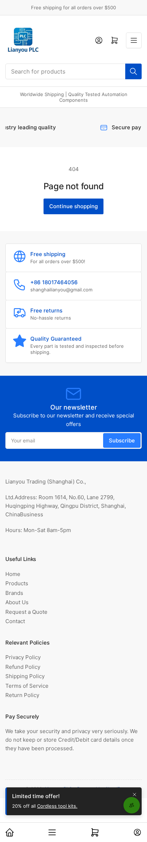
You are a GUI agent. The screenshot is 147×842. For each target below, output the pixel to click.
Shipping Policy (25, 676)
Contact (15, 621)
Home (12, 574)
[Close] (134, 794)
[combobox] (73, 71)
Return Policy (22, 695)
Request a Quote (26, 611)
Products (16, 583)
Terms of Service (27, 685)
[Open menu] (134, 40)
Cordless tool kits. (57, 806)
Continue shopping (73, 206)
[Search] (133, 71)
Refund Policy (22, 666)
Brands (14, 593)
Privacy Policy (23, 657)
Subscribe (122, 440)
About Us (17, 602)
